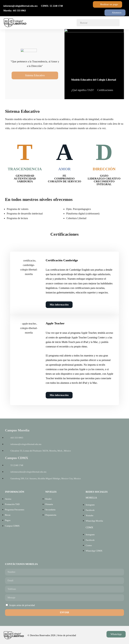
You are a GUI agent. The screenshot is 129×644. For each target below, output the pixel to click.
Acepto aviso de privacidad (22, 605)
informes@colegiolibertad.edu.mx (20, 6)
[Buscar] (115, 22)
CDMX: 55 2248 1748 (52, 6)
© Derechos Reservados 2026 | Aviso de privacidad (52, 635)
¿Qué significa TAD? (82, 90)
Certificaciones (105, 90)
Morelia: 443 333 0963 (14, 10)
